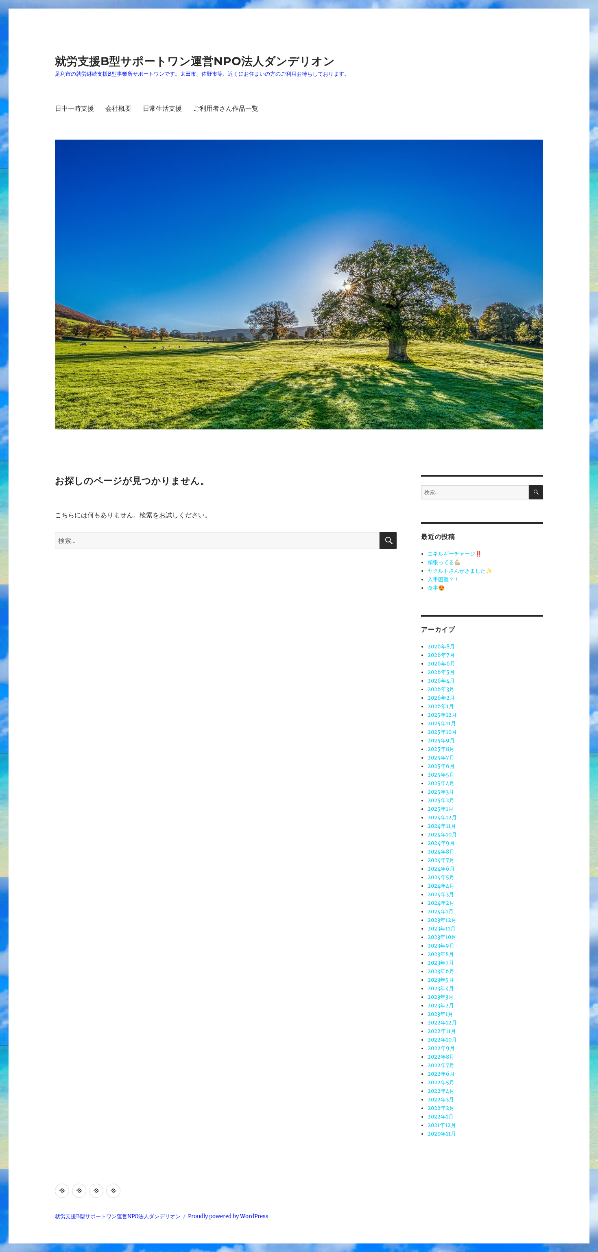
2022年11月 (442, 1031)
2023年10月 (442, 937)
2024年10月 (442, 834)
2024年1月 (441, 911)
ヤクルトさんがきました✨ (460, 570)
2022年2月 (441, 1108)
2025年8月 (441, 749)
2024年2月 (441, 903)
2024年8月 (441, 851)
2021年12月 (442, 1125)
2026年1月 (441, 706)
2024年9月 (441, 843)
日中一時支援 (74, 108)
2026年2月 (441, 697)
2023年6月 (441, 971)
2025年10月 (442, 732)
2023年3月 (441, 997)
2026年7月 (441, 655)
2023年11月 (442, 928)
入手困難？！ (443, 579)
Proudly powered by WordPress (228, 1216)
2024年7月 (441, 860)
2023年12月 (442, 920)
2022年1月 (441, 1116)
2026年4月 (441, 680)
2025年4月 (441, 783)
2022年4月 (441, 1091)
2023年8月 (441, 954)
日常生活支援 (162, 108)
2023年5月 (441, 979)
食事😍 (436, 587)
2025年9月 (441, 740)
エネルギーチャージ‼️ (455, 553)
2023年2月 (441, 1005)
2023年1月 (440, 1014)
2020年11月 (442, 1133)
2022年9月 (441, 1048)
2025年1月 (441, 808)
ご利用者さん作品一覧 (225, 108)
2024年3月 (441, 894)
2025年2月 (441, 800)
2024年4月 (441, 885)
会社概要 (118, 108)
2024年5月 (441, 877)
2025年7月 (441, 757)
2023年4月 (441, 988)
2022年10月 (442, 1039)
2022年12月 (442, 1022)
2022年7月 (441, 1065)
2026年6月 (441, 663)
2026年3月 (441, 689)
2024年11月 (442, 826)
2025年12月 (442, 714)
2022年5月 (441, 1082)
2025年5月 (441, 774)
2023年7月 (441, 962)
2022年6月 (441, 1073)
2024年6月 (441, 868)
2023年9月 (441, 945)
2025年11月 (442, 723)
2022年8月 (441, 1056)
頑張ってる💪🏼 (444, 562)
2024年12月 (442, 817)
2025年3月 (441, 791)
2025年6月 (441, 766)
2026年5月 (441, 672)
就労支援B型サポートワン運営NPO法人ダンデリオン (195, 61)
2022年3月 (441, 1099)
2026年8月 (441, 646)
